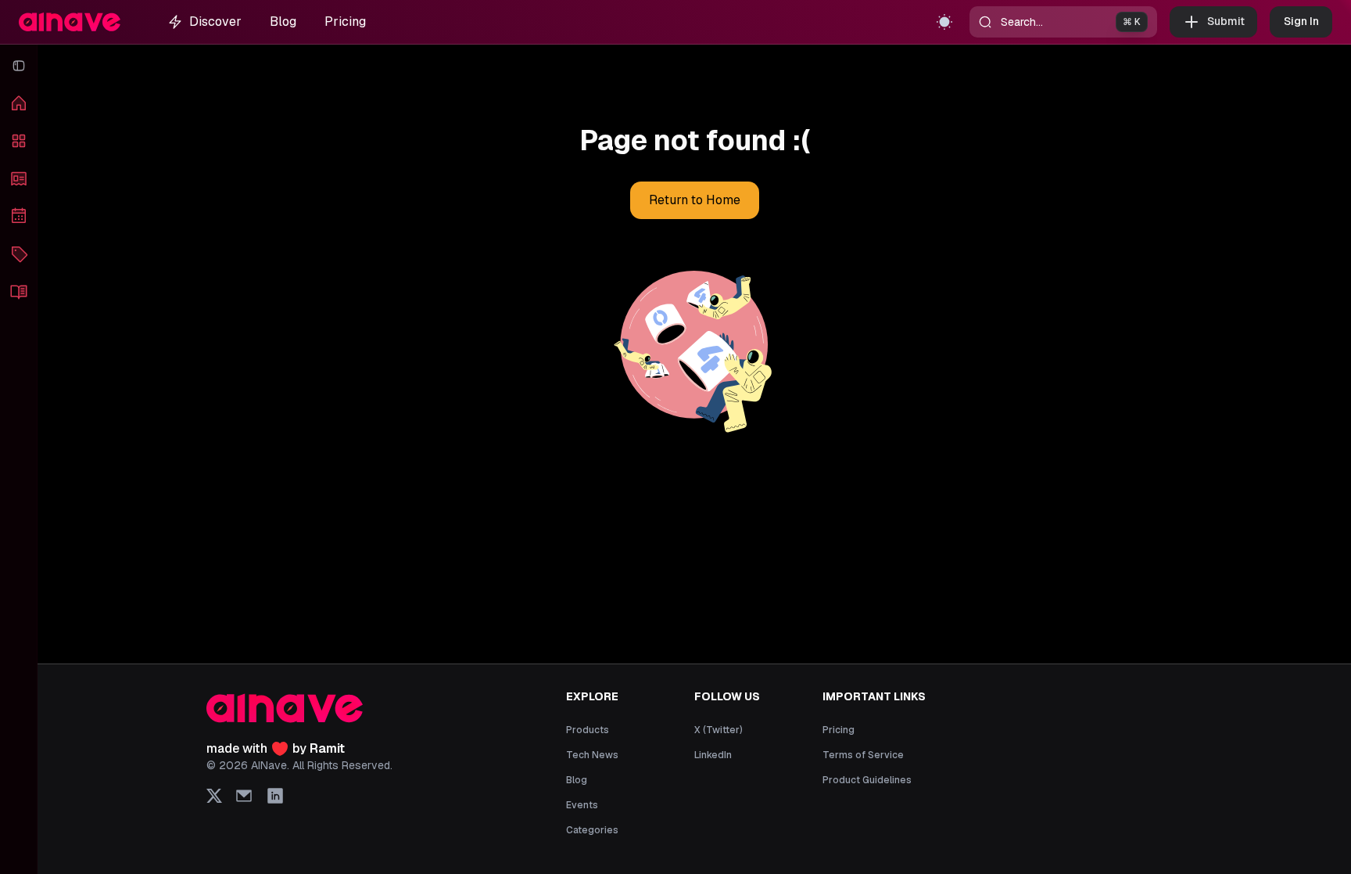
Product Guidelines (867, 780)
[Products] (18, 140)
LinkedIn (713, 755)
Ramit (327, 748)
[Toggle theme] (944, 21)
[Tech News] (18, 178)
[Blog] (18, 291)
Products (587, 730)
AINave (269, 765)
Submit (1226, 21)
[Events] (18, 215)
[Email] (244, 795)
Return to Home (694, 200)
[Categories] (18, 253)
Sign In (1301, 21)
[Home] (18, 103)
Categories (592, 830)
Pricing (345, 21)
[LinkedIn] (275, 795)
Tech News (592, 755)
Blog (283, 21)
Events (582, 805)
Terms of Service (863, 755)
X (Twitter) (718, 730)
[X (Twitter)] (214, 795)
